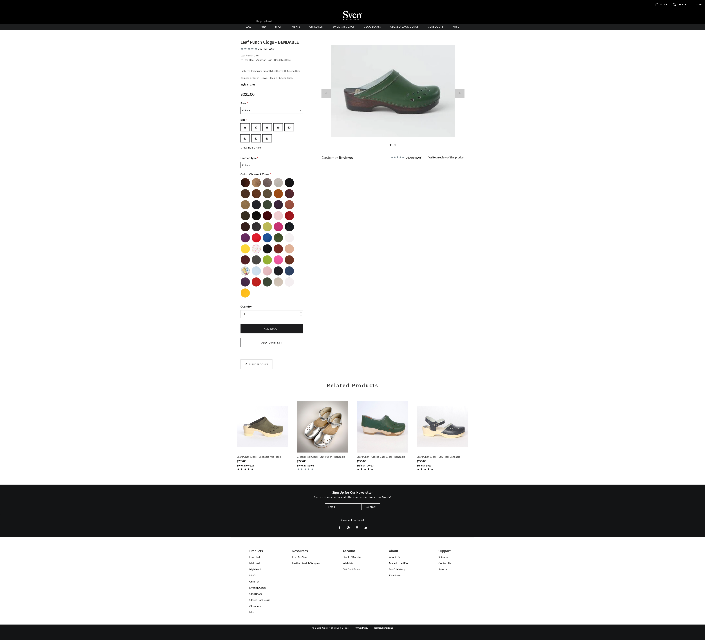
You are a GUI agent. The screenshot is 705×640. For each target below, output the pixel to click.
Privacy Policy (361, 627)
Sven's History (397, 569)
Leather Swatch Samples (306, 563)
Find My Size (299, 557)
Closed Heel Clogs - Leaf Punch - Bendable (321, 456)
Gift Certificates (352, 569)
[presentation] (278, 26)
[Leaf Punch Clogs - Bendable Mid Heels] (262, 427)
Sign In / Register (352, 557)
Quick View (263, 446)
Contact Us (444, 563)
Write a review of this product (446, 157)
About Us (394, 557)
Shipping (443, 557)
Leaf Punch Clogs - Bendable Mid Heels (259, 456)
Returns (442, 569)
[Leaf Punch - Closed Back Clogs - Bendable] (382, 427)
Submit (370, 506)
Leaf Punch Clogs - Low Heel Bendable (438, 456)
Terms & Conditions (383, 627)
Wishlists (348, 563)
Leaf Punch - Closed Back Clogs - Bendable (381, 456)
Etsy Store (394, 575)
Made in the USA (398, 563)
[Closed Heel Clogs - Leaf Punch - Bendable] (322, 427)
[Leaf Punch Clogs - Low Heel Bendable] (442, 427)
